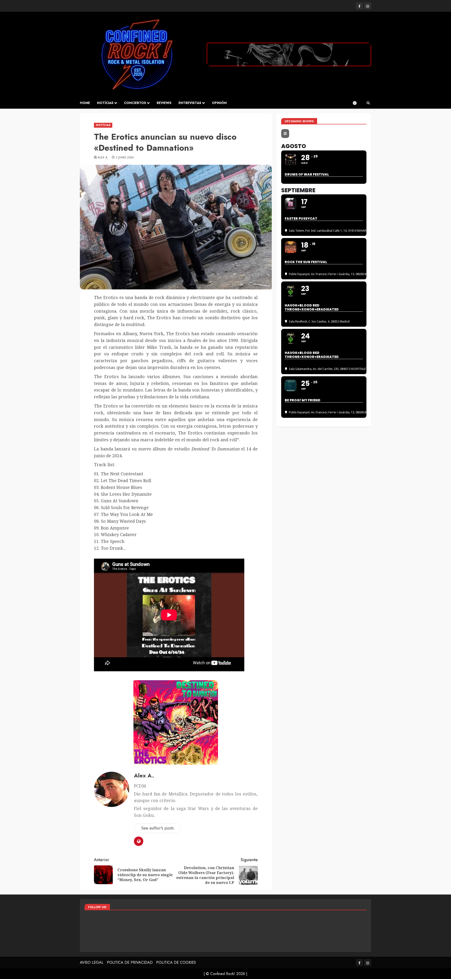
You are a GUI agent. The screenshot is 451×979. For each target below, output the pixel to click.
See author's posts (157, 828)
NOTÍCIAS (105, 102)
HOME (85, 102)
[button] (368, 103)
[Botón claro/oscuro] (357, 103)
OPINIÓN (219, 102)
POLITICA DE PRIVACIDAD (130, 962)
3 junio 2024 (125, 158)
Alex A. (103, 158)
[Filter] (285, 133)
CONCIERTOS (135, 102)
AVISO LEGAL (91, 962)
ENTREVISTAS (190, 102)
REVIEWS (164, 102)
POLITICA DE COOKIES (176, 962)
